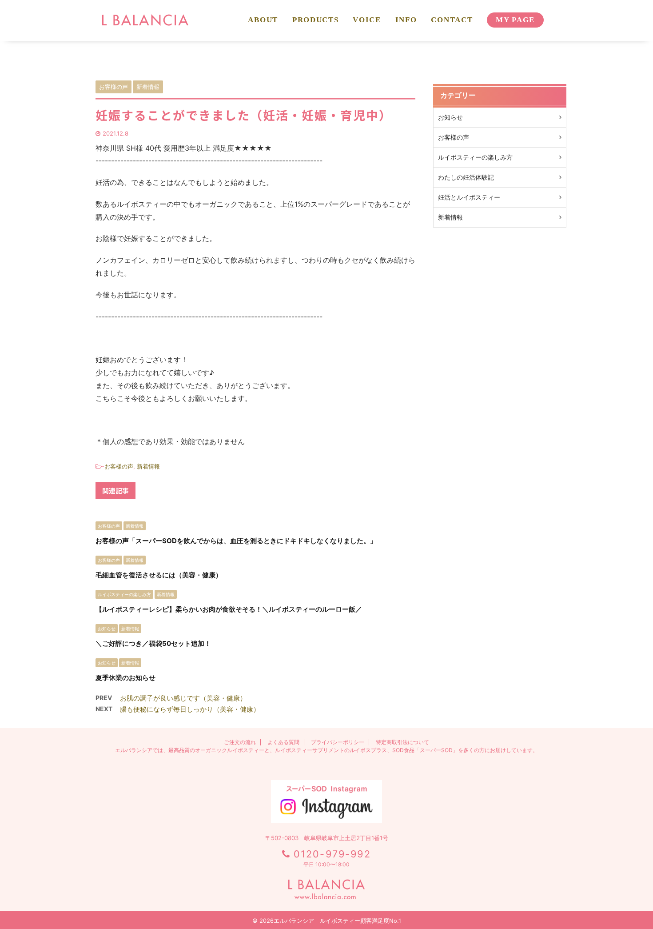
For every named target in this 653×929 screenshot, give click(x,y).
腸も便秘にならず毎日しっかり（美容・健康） (190, 709)
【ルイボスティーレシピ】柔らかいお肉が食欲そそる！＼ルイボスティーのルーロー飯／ (229, 609)
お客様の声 (118, 466)
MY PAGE (515, 20)
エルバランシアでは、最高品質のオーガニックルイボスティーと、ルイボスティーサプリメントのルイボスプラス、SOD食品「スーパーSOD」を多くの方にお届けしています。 (326, 750)
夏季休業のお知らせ (125, 677)
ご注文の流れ (240, 742)
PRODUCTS (315, 20)
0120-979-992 (332, 854)
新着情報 (148, 466)
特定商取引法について (402, 742)
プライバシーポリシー (337, 742)
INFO (406, 20)
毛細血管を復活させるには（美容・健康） (159, 575)
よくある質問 (283, 742)
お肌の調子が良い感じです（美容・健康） (183, 698)
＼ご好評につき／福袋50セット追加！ (153, 643)
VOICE (367, 20)
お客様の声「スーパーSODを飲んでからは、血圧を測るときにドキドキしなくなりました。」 (236, 541)
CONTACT (452, 20)
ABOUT (263, 20)
